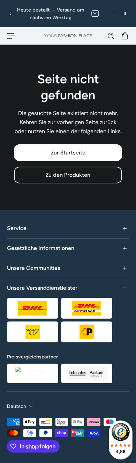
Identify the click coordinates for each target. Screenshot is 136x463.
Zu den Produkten (68, 175)
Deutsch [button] (16, 406)
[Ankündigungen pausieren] (125, 13)
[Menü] (11, 36)
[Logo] (68, 35)
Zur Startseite (68, 152)
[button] (10, 13)
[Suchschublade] (111, 36)
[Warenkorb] (125, 36)
